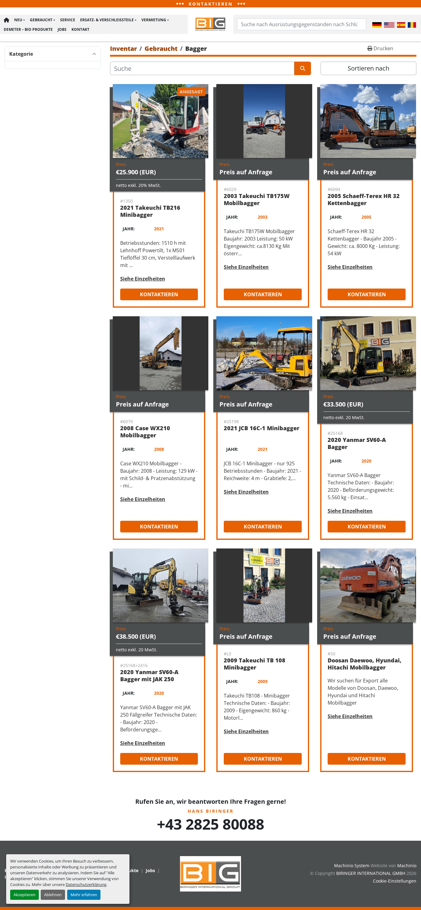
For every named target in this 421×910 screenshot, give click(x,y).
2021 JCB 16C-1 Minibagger (261, 428)
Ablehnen (53, 894)
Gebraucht (41, 19)
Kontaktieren (159, 294)
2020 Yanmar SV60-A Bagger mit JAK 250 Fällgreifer (149, 679)
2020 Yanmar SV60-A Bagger (357, 443)
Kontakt (80, 29)
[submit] (302, 68)
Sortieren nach (368, 68)
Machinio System (351, 865)
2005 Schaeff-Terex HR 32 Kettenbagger (364, 199)
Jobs (62, 29)
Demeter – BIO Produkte (28, 29)
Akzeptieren (24, 894)
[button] (19, 20)
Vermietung (153, 19)
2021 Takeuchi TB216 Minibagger (150, 211)
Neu (18, 19)
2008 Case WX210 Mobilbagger (145, 431)
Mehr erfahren (84, 894)
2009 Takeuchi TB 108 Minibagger (254, 664)
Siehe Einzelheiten (142, 278)
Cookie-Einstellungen (394, 881)
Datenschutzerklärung (86, 884)
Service (67, 19)
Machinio (406, 865)
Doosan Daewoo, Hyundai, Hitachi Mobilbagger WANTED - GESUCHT (365, 667)
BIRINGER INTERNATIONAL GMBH (370, 873)
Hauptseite (6, 20)
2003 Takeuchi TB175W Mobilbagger (257, 199)
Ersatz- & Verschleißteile (107, 19)
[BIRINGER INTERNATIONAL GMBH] (210, 873)
